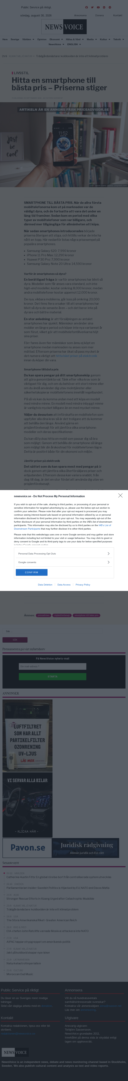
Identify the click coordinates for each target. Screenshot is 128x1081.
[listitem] (64, 553)
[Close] (121, 496)
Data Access (64, 584)
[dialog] (64, 540)
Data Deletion (45, 584)
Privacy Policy (83, 584)
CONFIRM (31, 572)
